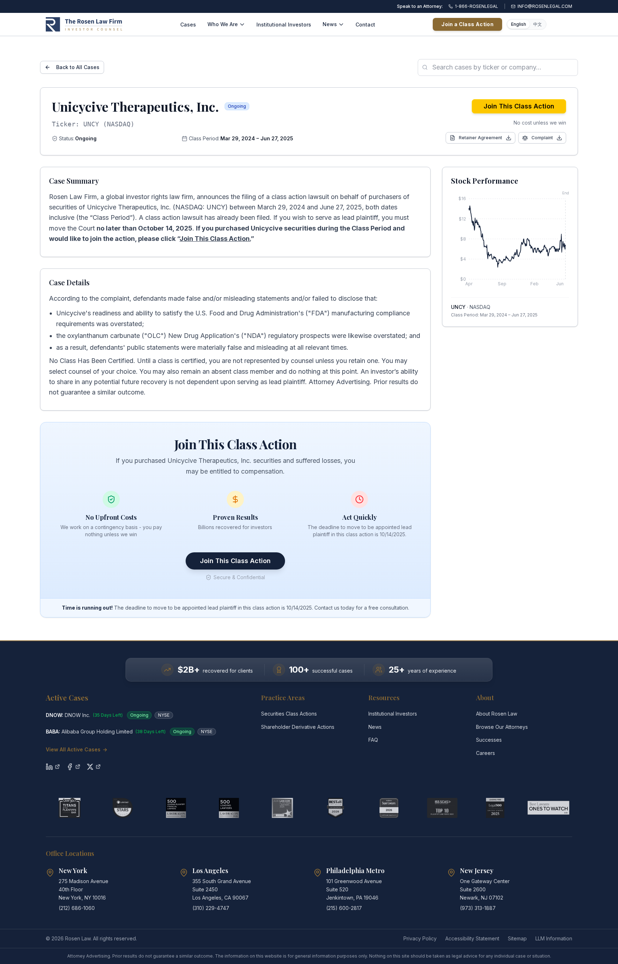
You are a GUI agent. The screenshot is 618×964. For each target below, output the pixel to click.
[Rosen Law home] (84, 24)
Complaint (542, 137)
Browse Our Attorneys (502, 727)
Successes (489, 740)
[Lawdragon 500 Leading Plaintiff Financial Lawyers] (176, 807)
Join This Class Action (519, 106)
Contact (365, 24)
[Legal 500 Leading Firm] (495, 807)
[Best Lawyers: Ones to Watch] (548, 807)
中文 (537, 24)
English (518, 24)
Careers (485, 753)
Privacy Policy (420, 938)
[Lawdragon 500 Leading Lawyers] (229, 807)
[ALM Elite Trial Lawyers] (282, 807)
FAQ (373, 740)
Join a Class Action (467, 24)
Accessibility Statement (472, 938)
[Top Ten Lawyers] (442, 807)
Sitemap (517, 938)
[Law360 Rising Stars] (123, 807)
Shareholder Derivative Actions (297, 727)
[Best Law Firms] (335, 807)
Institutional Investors (283, 24)
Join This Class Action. (215, 238)
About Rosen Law (496, 714)
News (330, 24)
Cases (188, 24)
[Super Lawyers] (389, 807)
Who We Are (222, 24)
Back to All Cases (77, 67)
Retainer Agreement (480, 137)
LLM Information (553, 938)
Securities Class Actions (289, 714)
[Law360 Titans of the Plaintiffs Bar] (69, 807)
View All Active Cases (76, 749)
